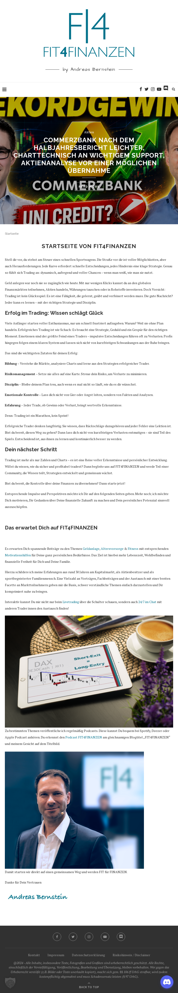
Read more (89, 186)
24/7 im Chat (147, 602)
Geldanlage (91, 548)
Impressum (56, 955)
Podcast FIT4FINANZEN (83, 737)
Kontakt (34, 955)
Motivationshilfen (18, 555)
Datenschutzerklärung (88, 955)
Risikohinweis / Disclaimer (131, 955)
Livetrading (71, 602)
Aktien (89, 132)
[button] (10, 983)
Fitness (133, 548)
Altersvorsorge (112, 548)
